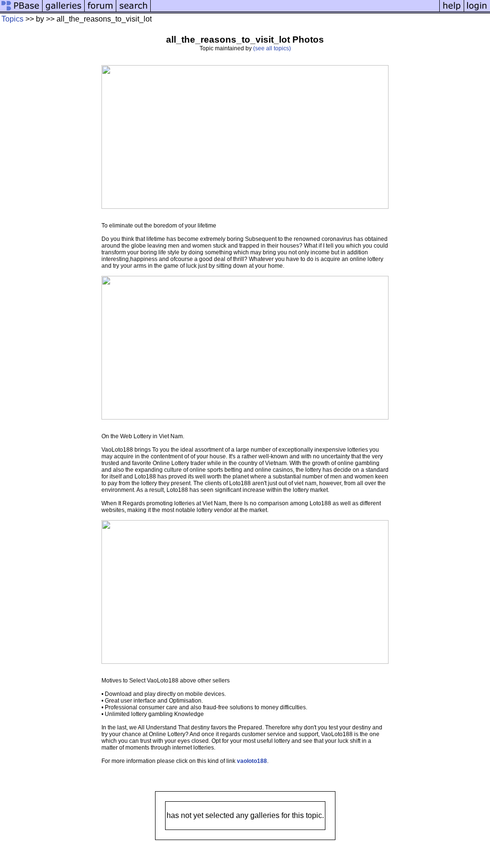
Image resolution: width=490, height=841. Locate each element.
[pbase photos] (21, 11)
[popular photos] (295, 11)
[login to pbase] (477, 11)
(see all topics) (272, 48)
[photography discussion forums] (100, 11)
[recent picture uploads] (64, 11)
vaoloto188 (252, 761)
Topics (12, 19)
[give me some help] (451, 11)
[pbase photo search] (133, 11)
